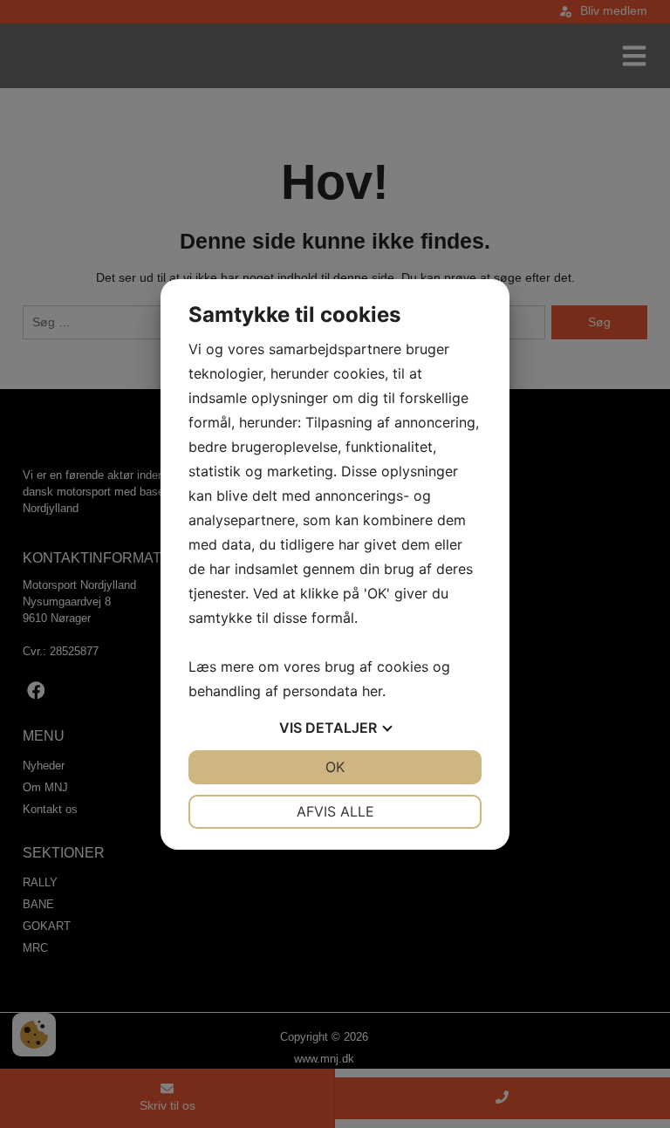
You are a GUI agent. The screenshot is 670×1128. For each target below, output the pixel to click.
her (372, 691)
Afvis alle (335, 811)
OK (335, 767)
